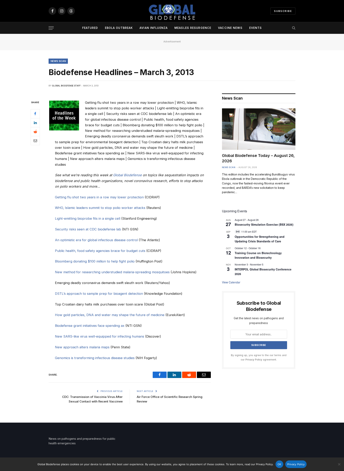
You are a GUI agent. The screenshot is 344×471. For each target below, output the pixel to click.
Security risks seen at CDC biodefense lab (88, 229)
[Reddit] (35, 131)
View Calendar (231, 282)
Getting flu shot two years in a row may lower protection (99, 197)
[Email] (35, 140)
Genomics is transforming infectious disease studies (95, 358)
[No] (339, 464)
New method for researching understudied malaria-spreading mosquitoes (112, 272)
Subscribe (283, 11)
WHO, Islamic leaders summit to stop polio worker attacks (100, 208)
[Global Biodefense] (172, 11)
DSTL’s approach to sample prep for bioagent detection (99, 294)
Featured (90, 27)
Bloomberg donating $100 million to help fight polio (95, 261)
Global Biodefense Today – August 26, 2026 (258, 158)
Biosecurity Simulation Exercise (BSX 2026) (264, 224)
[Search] (293, 28)
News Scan (58, 61)
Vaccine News (230, 27)
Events (255, 27)
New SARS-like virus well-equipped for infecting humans (99, 336)
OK (279, 464)
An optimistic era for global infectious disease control (96, 240)
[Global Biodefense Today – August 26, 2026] (258, 129)
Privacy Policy (253, 359)
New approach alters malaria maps (82, 347)
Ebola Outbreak (119, 27)
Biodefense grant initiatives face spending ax (89, 326)
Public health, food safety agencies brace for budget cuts (100, 251)
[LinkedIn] (35, 122)
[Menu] (51, 28)
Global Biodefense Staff (66, 85)
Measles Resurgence (192, 27)
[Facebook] (35, 113)
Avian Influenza (154, 27)
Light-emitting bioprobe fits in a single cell (87, 218)
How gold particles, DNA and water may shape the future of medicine (109, 315)
